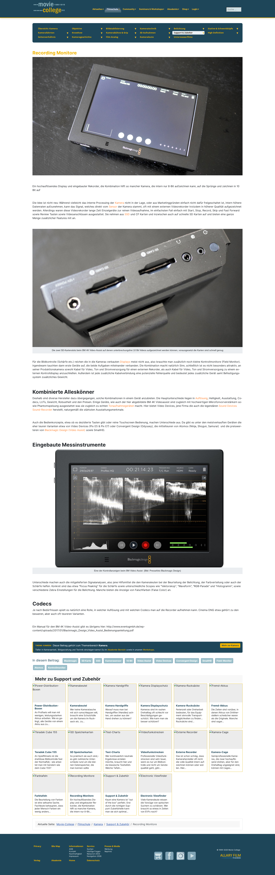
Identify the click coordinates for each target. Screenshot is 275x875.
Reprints (108, 851)
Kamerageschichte (82, 37)
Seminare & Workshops (151, 9)
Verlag (37, 860)
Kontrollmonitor (57, 667)
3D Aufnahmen (148, 32)
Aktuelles (97, 9)
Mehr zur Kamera (230, 645)
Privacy (37, 846)
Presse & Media (112, 846)
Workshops (148, 650)
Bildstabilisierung (115, 28)
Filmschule (112, 9)
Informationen (76, 846)
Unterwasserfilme (183, 37)
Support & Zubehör (183, 32)
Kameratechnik (148, 28)
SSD (127, 214)
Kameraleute (147, 37)
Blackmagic (70, 660)
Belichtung (179, 28)
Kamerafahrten (46, 32)
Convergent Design (186, 660)
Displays (125, 361)
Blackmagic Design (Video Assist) (65, 430)
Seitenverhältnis (46, 37)
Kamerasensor (113, 660)
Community (129, 9)
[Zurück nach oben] (271, 871)
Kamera (120, 202)
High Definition (216, 32)
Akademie (172, 9)
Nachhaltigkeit (75, 854)
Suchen (90, 849)
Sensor (113, 206)
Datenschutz (93, 860)
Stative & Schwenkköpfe (220, 28)
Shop (184, 9)
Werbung (108, 849)
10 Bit (129, 660)
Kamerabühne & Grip (117, 32)
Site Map (55, 846)
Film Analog (112, 37)
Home (72, 860)
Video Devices (163, 660)
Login (194, 9)
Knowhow (77, 32)
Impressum (74, 856)
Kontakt (72, 851)
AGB (71, 849)
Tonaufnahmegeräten (122, 405)
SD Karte (86, 660)
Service (91, 846)
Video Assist (144, 660)
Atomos (39, 667)
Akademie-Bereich (117, 650)
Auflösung (201, 398)
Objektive (77, 28)
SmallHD (207, 660)
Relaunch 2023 (93, 854)
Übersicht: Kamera (48, 28)
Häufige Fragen (94, 851)
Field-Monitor (224, 660)
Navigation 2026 (94, 856)
